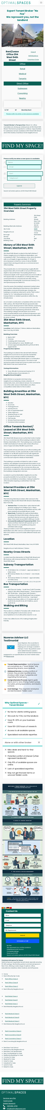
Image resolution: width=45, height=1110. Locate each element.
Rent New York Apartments (13, 1051)
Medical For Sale (9, 1059)
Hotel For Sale (8, 1061)
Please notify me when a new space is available (22, 159)
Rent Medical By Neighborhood (14, 1024)
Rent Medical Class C (12, 1021)
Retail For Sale (8, 1067)
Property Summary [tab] (22, 204)
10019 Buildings (33, 56)
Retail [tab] (22, 68)
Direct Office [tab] (22, 83)
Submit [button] (19, 186)
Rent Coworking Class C (13, 1039)
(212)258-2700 (12, 1106)
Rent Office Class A (11, 979)
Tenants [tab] (22, 78)
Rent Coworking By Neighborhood (15, 1041)
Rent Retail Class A (11, 996)
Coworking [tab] (22, 93)
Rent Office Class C (11, 986)
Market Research (9, 1103)
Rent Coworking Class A (13, 1031)
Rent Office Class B (11, 983)
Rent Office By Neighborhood (13, 989)
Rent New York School (11, 1048)
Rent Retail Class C (11, 1004)
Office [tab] (22, 63)
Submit (22, 935)
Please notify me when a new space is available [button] (22, 114)
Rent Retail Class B (11, 1000)
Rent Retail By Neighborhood (13, 1007)
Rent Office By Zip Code (12, 976)
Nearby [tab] (22, 98)
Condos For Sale (9, 1057)
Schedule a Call (22, 941)
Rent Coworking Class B (13, 1035)
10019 (35, 229)
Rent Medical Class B (12, 1017)
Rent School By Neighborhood (14, 1050)
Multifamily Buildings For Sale (13, 1055)
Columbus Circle (33, 60)
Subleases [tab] (22, 88)
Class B (33, 52)
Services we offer (9, 1098)
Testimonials (7, 1101)
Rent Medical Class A (12, 1014)
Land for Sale (8, 1065)
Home (6, 974)
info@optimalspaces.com (16, 1109)
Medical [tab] (22, 73)
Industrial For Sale (10, 1063)
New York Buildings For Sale (13, 1053)
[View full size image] (22, 35)
